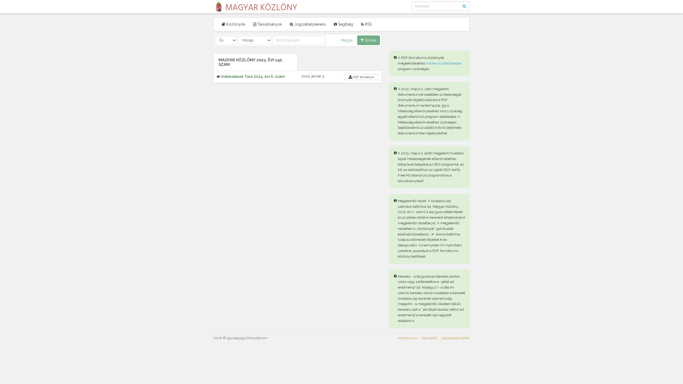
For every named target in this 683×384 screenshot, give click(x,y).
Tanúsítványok (269, 24)
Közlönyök (235, 24)
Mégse (347, 40)
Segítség (345, 24)
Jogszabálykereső (309, 24)
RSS (368, 24)
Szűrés (370, 40)
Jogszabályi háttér (455, 338)
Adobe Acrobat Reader (444, 63)
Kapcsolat (429, 338)
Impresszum (408, 338)
